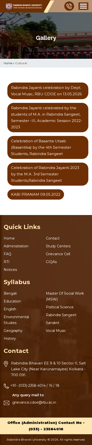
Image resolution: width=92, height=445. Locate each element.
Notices (10, 269)
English (10, 309)
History (10, 338)
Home (8, 63)
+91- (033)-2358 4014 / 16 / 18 (34, 385)
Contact (53, 238)
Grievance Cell (58, 254)
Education (12, 301)
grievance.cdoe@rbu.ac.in (34, 402)
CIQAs (51, 262)
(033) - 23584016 (46, 429)
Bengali (10, 293)
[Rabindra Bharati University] (24, 6)
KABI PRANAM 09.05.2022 (35, 194)
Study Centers (58, 246)
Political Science (60, 307)
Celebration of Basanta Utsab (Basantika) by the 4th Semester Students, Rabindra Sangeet (41, 147)
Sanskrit (52, 323)
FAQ (7, 254)
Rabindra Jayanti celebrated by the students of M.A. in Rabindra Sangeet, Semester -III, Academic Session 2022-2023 (46, 117)
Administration (16, 246)
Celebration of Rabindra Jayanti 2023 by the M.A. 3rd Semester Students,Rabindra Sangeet (45, 174)
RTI (7, 262)
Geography (13, 330)
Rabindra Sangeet (61, 315)
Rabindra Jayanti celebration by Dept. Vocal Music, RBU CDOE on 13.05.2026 (46, 90)
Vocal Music (56, 330)
